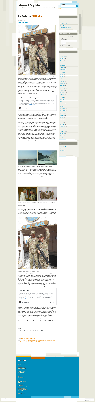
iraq (21, 341)
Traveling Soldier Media (22, 386)
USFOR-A (39, 341)
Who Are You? (23, 22)
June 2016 (62, 119)
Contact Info (30, 10)
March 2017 (62, 103)
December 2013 (63, 129)
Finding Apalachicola (22, 365)
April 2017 (62, 101)
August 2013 (62, 133)
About (24, 10)
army (27, 338)
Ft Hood (19, 341)
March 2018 (62, 81)
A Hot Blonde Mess (21, 384)
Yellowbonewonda (21, 388)
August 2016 (62, 115)
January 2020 (62, 70)
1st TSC (25, 340)
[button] (27, 157)
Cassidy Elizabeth (21, 367)
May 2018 (62, 78)
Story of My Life (29, 5)
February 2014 (62, 128)
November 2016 (63, 110)
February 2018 (62, 83)
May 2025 (62, 62)
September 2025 (63, 56)
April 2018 (62, 79)
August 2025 (62, 58)
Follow (63, 43)
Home (20, 10)
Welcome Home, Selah (22, 368)
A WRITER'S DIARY (21, 393)
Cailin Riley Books (21, 363)
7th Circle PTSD (21, 377)
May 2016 (62, 120)
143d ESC (22, 340)
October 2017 (62, 90)
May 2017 (62, 99)
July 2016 (61, 117)
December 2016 (63, 108)
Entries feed (62, 150)
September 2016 (63, 113)
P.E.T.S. (19, 382)
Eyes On (19, 364)
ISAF (23, 341)
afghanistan (23, 338)
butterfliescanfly (21, 369)
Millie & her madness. (22, 381)
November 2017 (63, 88)
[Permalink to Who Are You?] (37, 74)
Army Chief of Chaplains (42, 340)
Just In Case (62, 25)
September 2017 (63, 92)
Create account (63, 146)
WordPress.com (63, 153)
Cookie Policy (26, 399)
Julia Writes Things (21, 371)
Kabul (26, 341)
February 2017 (62, 104)
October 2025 (62, 54)
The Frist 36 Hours (63, 23)
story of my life (34, 341)
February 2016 (62, 126)
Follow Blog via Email (66, 33)
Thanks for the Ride (63, 20)
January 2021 (62, 63)
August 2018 (62, 72)
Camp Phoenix (49, 340)
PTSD (34, 338)
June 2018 (62, 76)
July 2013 (61, 135)
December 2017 (63, 87)
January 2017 (62, 106)
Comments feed (63, 152)
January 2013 (62, 137)
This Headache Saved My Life (65, 27)
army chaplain (34, 340)
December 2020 (63, 65)
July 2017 (61, 95)
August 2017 (62, 94)
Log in (61, 148)
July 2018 (61, 74)
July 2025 (61, 60)
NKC (31, 341)
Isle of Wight (20, 385)
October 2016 (62, 112)
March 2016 (62, 124)
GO (77, 5)
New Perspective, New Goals (65, 21)
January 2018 (62, 85)
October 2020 (62, 67)
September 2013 (63, 131)
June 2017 (62, 97)
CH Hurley (54, 340)
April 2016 (62, 122)
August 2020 (62, 69)
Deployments (30, 338)
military (28, 341)
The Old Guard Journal (22, 392)
